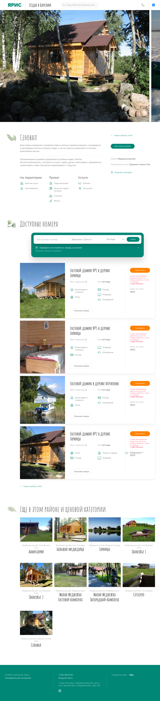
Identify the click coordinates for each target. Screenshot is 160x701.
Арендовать (140, 270)
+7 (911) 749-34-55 (65, 675)
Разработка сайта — (123, 675)
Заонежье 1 (139, 551)
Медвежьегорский (30, 545)
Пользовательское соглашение (18, 678)
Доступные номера (123, 146)
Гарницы (104, 549)
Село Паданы (146, 591)
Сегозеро (138, 594)
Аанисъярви (36, 551)
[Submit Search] (63, 4)
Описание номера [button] (81, 311)
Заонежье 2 (36, 597)
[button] (143, 5)
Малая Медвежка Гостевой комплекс (70, 597)
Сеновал (36, 645)
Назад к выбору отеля (123, 135)
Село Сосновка (78, 545)
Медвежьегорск (78, 591)
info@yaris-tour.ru (65, 678)
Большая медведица (70, 549)
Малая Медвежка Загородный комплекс (104, 597)
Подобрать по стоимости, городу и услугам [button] (60, 248)
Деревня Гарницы (112, 545)
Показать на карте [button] (123, 172)
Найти (133, 239)
